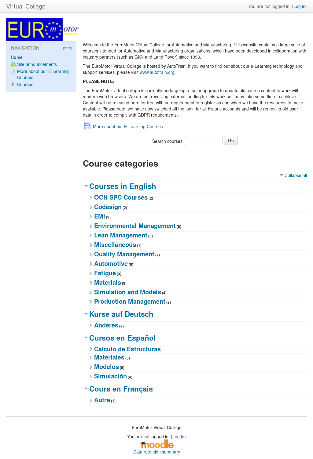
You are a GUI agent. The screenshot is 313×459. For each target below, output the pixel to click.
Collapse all (296, 175)
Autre (102, 399)
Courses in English (122, 186)
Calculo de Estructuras (127, 348)
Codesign (108, 206)
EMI (99, 215)
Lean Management (120, 234)
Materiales (109, 356)
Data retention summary (156, 452)
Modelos (106, 366)
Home (17, 57)
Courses (25, 84)
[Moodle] (156, 443)
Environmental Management (135, 225)
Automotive (111, 263)
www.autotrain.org (157, 72)
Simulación (110, 375)
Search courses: (168, 141)
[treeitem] (41, 57)
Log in (299, 6)
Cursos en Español (122, 337)
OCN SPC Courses (121, 197)
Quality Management (124, 253)
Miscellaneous (115, 244)
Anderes (106, 324)
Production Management (129, 301)
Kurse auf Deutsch (121, 314)
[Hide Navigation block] (65, 48)
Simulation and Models (127, 291)
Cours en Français (121, 388)
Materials (107, 282)
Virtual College (26, 6)
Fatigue (105, 272)
